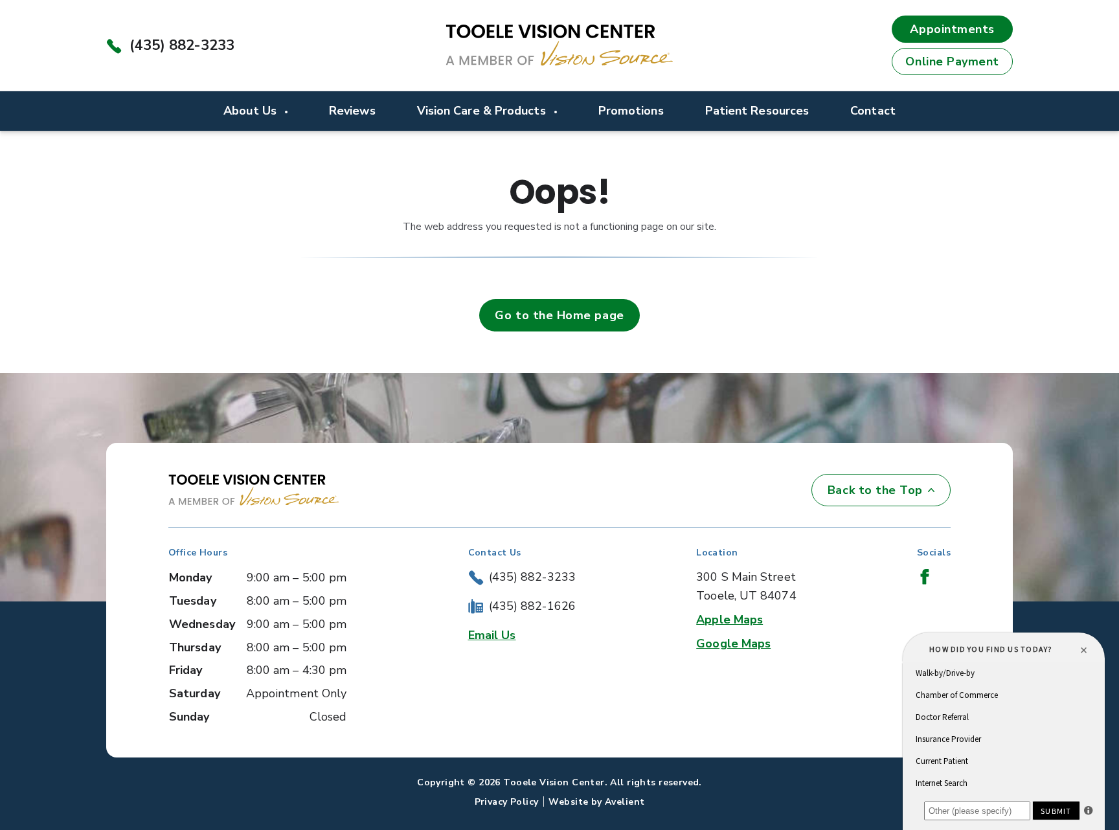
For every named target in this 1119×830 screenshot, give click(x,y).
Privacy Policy (507, 802)
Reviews (352, 110)
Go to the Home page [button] (559, 315)
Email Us (492, 635)
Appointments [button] (952, 29)
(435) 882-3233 (182, 45)
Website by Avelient (596, 802)
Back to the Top (875, 490)
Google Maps (733, 643)
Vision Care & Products (483, 110)
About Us (251, 110)
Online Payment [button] (952, 61)
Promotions (631, 110)
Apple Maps (729, 619)
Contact (873, 110)
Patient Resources (757, 110)
